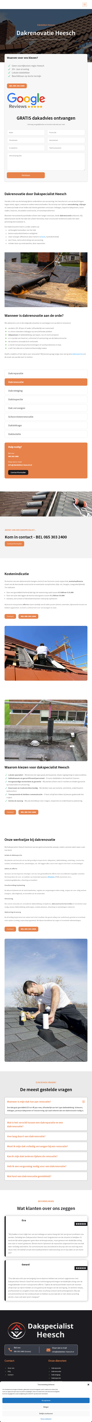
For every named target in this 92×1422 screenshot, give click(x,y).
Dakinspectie (15, 399)
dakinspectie (77, 354)
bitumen (51, 877)
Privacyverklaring (46, 1419)
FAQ (9, 1371)
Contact (10, 616)
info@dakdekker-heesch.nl (63, 1351)
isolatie (42, 236)
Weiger (46, 1407)
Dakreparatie (15, 373)
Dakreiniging (15, 390)
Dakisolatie (14, 434)
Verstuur (26, 175)
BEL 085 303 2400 (16, 86)
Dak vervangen (16, 408)
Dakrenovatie (16, 382)
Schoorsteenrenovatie (20, 416)
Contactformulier (18, 472)
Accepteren (46, 1400)
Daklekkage (15, 425)
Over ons (11, 1368)
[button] (88, 1384)
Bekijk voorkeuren (46, 1413)
